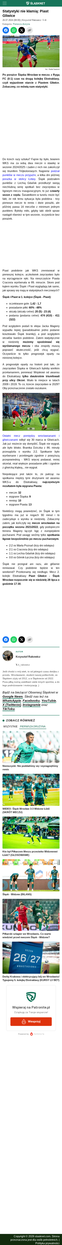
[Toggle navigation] (4, 3)
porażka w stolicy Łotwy (18, 179)
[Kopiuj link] (29, 30)
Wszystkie (10, 726)
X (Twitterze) (11, 705)
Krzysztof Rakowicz (31, 20)
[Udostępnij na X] (21, 30)
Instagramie (32, 705)
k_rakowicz (23, 665)
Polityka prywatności (47, 1243)
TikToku (8, 709)
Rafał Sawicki (54, 69)
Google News (12, 696)
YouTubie (48, 700)
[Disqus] (31, 1153)
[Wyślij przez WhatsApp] (13, 30)
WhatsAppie (11, 700)
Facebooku (31, 700)
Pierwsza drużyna (21, 24)
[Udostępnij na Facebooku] (5, 30)
